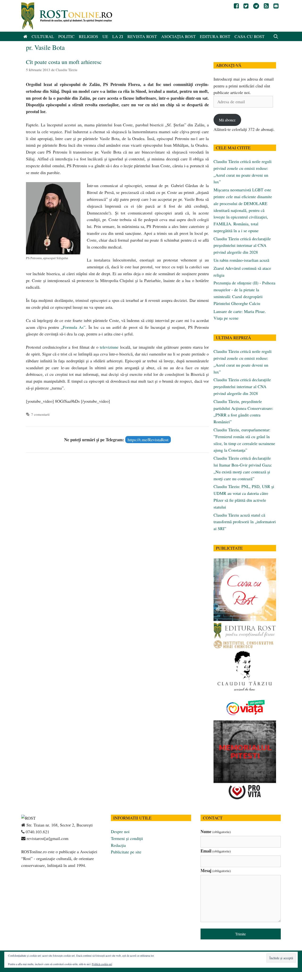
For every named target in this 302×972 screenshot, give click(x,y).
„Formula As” (73, 327)
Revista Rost (142, 36)
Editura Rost (215, 36)
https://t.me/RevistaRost (148, 439)
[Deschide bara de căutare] (276, 36)
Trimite (240, 933)
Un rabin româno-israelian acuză (241, 260)
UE (105, 36)
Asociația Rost (178, 36)
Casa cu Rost (249, 36)
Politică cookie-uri (102, 964)
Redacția (118, 845)
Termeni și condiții (127, 838)
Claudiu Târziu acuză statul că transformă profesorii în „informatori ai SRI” (245, 521)
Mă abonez (227, 119)
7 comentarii (40, 414)
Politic (66, 36)
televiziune (109, 347)
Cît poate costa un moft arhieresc (64, 62)
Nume (216, 831)
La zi (117, 36)
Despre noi (120, 831)
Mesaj (216, 870)
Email (216, 851)
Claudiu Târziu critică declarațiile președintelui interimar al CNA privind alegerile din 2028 (242, 245)
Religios (88, 36)
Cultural (43, 36)
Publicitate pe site (126, 852)
